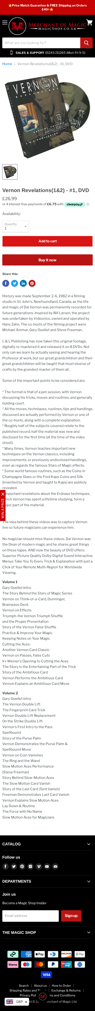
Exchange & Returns (66, 990)
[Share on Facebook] (5, 283)
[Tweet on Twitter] (14, 283)
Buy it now (47, 260)
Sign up (71, 915)
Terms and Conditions (59, 995)
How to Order (61, 985)
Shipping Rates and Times (27, 990)
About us (40, 985)
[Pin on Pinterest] (32, 283)
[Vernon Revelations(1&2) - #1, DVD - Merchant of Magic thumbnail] (10, 171)
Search (24, 985)
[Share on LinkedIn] (23, 283)
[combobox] (41, 43)
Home (7, 64)
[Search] (86, 43)
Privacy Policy (29, 995)
